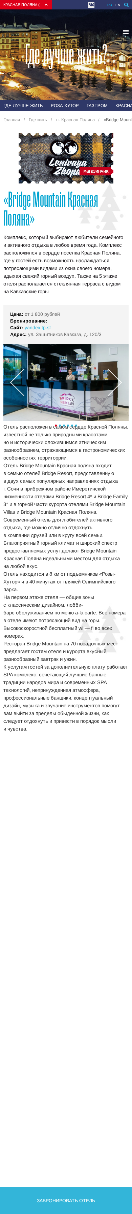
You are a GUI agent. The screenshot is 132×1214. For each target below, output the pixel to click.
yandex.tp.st (38, 327)
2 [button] (60, 426)
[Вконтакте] (91, 5)
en (117, 5)
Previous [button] (17, 382)
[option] (66, 382)
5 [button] (72, 426)
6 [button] (76, 426)
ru (109, 5)
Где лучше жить (23, 105)
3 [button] (64, 426)
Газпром (97, 105)
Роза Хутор (65, 105)
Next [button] (115, 382)
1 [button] (56, 426)
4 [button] (68, 426)
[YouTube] (99, 5)
